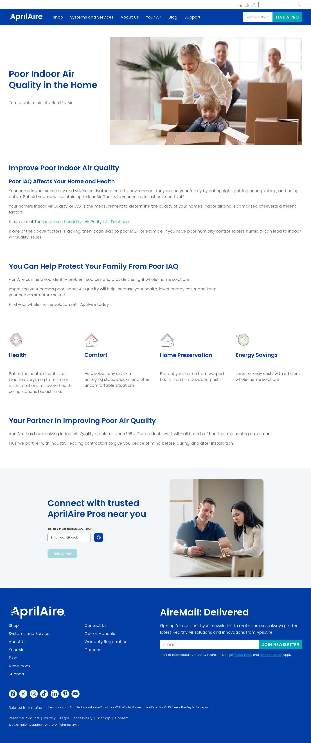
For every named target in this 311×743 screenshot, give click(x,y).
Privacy (50, 718)
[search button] (298, 4)
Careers (92, 649)
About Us (130, 17)
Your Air (153, 17)
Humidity (73, 221)
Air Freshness (117, 221)
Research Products (24, 718)
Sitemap (104, 718)
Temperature (47, 221)
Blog (172, 17)
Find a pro (287, 17)
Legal (64, 718)
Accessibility (83, 718)
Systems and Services (91, 17)
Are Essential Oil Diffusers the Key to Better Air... (178, 707)
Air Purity (93, 221)
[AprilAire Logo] (26, 17)
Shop (58, 17)
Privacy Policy (242, 655)
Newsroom (19, 666)
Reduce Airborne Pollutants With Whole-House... (109, 707)
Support (192, 17)
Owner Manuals (99, 633)
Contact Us (95, 625)
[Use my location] (98, 537)
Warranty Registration (106, 641)
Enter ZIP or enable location (70, 529)
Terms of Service (271, 655)
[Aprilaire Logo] (37, 612)
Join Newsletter (280, 644)
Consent (122, 718)
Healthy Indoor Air (60, 707)
